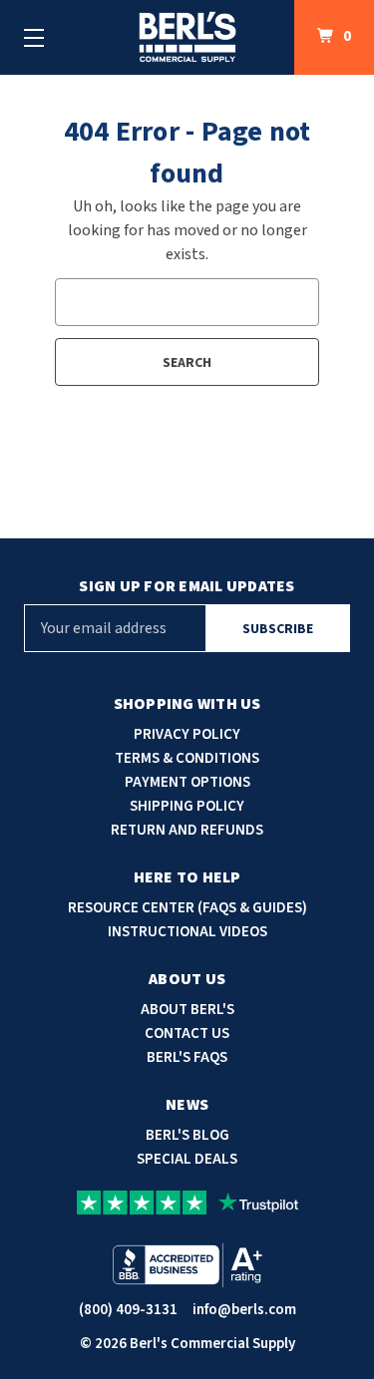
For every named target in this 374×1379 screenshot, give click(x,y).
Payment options (187, 782)
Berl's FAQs (187, 1057)
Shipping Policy (187, 806)
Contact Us (187, 1033)
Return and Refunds (187, 830)
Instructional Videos (187, 931)
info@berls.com (244, 1309)
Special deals (187, 1159)
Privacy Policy (187, 734)
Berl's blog (187, 1135)
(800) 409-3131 (128, 1309)
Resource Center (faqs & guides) (187, 907)
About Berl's (187, 1009)
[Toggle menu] (34, 37)
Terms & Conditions (187, 758)
